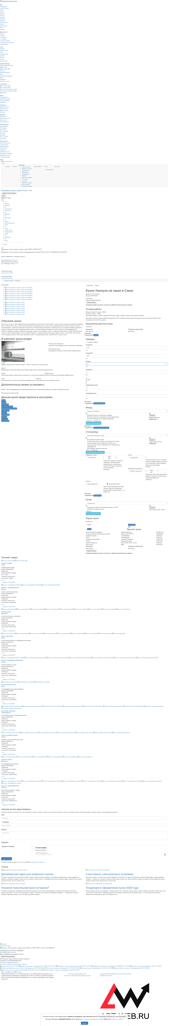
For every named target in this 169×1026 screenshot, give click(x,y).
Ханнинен (90, 285)
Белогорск (8, 210)
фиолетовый (3, 22)
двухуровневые (4, 146)
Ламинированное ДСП (6, 65)
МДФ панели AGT (5, 69)
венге (1, 27)
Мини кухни (3, 116)
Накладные (3, 102)
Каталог (15, 166)
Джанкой (7, 214)
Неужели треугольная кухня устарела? (25, 887)
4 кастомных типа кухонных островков (109, 874)
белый (2, 10)
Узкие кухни (3, 120)
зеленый (2, 17)
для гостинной (4, 131)
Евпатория (8, 217)
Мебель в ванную (27, 177)
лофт (1, 52)
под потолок (3, 148)
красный (2, 20)
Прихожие (25, 172)
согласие (20, 862)
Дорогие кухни (4, 110)
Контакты (57, 166)
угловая (2, 35)
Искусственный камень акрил (8, 89)
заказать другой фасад (93, 423)
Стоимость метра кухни (135, 329)
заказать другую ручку (93, 514)
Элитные (2, 112)
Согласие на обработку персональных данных (13, 964)
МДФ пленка (3, 67)
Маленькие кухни (5, 118)
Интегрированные (5, 99)
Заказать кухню (91, 302)
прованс (2, 56)
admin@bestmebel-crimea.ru (8, 952)
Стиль (89, 524)
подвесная (3, 150)
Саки (3, 196)
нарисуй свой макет (7, 278)
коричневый (3, 26)
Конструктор (49, 169)
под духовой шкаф (114, 484)
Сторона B (89, 353)
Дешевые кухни (4, 107)
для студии (3, 129)
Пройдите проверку (8, 846)
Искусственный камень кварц (8, 91)
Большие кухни (4, 122)
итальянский (3, 61)
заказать (152, 415)
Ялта (6, 240)
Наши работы (37, 166)
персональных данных (37, 862)
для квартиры (4, 126)
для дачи (2, 133)
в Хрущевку (3, 128)
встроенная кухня (5, 143)
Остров (88, 361)
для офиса (3, 138)
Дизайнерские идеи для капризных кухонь (27, 874)
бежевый (2, 19)
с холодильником (5, 157)
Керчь (6, 221)
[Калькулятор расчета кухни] (8, 1)
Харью (97, 285)
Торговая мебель (27, 186)
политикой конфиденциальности (92, 1019)
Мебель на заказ (27, 168)
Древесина (3, 92)
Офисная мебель (27, 183)
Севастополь (8, 230)
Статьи (46, 166)
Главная (7, 166)
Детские (24, 176)
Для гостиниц (26, 184)
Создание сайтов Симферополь (109, 974)
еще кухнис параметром (88, 334)
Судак (6, 233)
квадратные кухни (5, 155)
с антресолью (4, 144)
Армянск (7, 205)
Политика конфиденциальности (9, 962)
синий (1, 12)
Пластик (2, 70)
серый (2, 24)
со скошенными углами (6, 42)
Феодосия (8, 237)
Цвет (129, 527)
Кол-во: (109, 457)
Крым (6, 225)
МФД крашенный (5, 72)
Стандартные (4, 97)
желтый (2, 15)
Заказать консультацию (9, 193)
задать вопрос (6, 859)
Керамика (3, 79)
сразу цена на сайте (7, 273)
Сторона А (89, 345)
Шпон (1, 74)
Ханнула (17, 280)
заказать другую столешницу (95, 452)
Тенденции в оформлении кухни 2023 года (112, 887)
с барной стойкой (5, 41)
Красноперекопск (10, 223)
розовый (2, 29)
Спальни (24, 181)
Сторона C (89, 369)
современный (4, 54)
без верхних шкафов (6, 153)
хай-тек (2, 59)
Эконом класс (4, 108)
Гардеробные (26, 174)
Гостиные (25, 179)
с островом (3, 39)
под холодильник (92, 484)
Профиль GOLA (4, 100)
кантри (2, 57)
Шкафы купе (25, 170)
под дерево (3, 6)
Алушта (7, 203)
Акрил (1, 78)
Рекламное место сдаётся (12, 190)
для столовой (4, 137)
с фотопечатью (4, 8)
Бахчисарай (8, 209)
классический (4, 50)
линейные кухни (4, 151)
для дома (2, 135)
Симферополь (9, 232)
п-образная (3, 37)
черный (2, 13)
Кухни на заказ (26, 167)
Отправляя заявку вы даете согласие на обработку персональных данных (109, 305)
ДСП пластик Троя (5, 85)
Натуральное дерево (6, 76)
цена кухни (89, 329)
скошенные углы (91, 393)
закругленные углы (92, 385)
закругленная (4, 44)
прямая (2, 34)
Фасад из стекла (4, 81)
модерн (2, 48)
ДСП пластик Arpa (5, 87)
